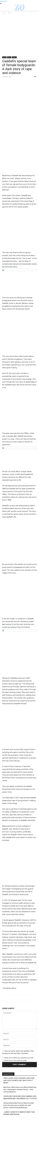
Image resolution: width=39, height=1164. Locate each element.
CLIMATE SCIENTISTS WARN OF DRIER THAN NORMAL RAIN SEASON (19, 1113)
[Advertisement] (19, 36)
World (9, 13)
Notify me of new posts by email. (15, 1060)
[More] (24, 81)
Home (4, 13)
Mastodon (3, 1)
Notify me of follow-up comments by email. (19, 1058)
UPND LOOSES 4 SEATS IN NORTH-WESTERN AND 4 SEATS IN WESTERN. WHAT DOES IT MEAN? (18, 1080)
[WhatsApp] (19, 81)
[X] (9, 81)
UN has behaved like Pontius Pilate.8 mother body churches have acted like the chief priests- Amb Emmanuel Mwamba (18, 1105)
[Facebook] (4, 81)
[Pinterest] (14, 81)
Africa (9, 57)
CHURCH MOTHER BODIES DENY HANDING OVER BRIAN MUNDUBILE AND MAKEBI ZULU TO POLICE (20, 1097)
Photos (14, 57)
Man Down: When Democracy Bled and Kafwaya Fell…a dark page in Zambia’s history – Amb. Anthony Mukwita (19, 1089)
